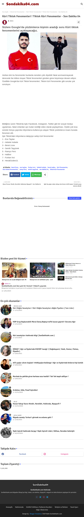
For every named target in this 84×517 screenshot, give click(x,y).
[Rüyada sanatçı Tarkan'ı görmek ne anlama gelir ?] (6, 419)
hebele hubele (41, 167)
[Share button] (45, 174)
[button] (82, 4)
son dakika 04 (43, 169)
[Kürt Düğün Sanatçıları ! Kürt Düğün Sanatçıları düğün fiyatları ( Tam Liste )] (6, 309)
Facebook (16, 175)
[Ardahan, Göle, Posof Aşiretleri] (6, 391)
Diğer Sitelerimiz (42, 510)
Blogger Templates (36, 514)
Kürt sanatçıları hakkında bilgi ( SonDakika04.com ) (34, 335)
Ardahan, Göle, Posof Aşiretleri (25, 390)
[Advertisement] (42, 104)
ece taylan (23, 167)
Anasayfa (9, 507)
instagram (64, 454)
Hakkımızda (19, 507)
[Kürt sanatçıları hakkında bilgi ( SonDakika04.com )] (6, 337)
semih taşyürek (33, 169)
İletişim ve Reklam (61, 507)
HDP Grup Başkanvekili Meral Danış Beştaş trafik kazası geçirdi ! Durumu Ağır (44, 322)
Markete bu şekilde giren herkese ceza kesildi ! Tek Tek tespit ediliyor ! (41, 376)
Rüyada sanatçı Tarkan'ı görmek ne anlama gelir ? (33, 417)
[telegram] (47, 497)
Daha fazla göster (74, 198)
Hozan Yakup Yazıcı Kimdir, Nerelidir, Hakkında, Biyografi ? (37, 404)
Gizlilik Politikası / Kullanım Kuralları (39, 507)
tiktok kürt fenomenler (17, 12)
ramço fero (22, 169)
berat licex (14, 167)
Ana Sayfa (5, 12)
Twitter (27, 175)
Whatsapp (37, 175)
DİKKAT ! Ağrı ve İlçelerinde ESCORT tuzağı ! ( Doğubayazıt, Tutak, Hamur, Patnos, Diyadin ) (46, 350)
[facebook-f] (36, 497)
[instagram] (43, 497)
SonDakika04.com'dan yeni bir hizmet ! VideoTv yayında (24, 286)
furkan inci (31, 167)
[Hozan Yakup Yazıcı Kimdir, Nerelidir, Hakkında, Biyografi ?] (6, 405)
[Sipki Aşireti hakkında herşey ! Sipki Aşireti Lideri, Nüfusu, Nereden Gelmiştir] (6, 432)
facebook (22, 454)
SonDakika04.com (56, 514)
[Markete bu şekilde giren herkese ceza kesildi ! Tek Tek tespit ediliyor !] (6, 378)
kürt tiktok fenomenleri (10, 169)
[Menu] (3, 4)
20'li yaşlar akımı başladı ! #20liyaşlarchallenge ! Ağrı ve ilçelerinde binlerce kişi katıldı (48, 363)
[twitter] (40, 497)
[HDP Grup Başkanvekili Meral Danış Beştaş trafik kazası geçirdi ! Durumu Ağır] (6, 323)
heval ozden (51, 167)
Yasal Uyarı (74, 507)
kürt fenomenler (62, 167)
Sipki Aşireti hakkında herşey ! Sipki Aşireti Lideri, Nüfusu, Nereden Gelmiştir (44, 431)
